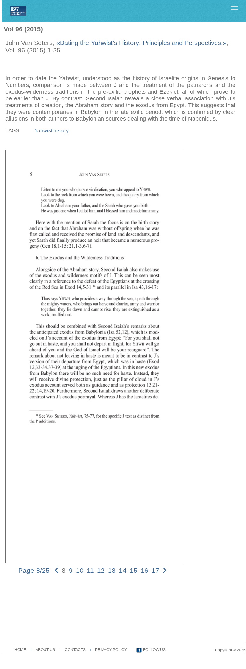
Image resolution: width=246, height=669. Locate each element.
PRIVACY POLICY (111, 650)
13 (112, 570)
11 (90, 570)
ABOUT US (45, 650)
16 (144, 570)
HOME (20, 650)
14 (123, 570)
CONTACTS (75, 650)
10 (80, 570)
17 (155, 570)
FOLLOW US (154, 650)
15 (133, 570)
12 (101, 570)
